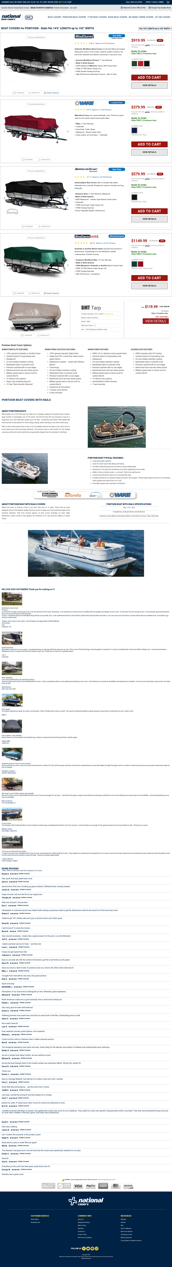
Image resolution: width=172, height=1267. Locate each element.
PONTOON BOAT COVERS (74, 17)
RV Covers (110, 1256)
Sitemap (123, 1219)
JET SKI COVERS (162, 17)
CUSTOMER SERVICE (40, 1216)
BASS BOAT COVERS (117, 17)
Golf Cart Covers (97, 1256)
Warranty (81, 1228)
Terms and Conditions (85, 1237)
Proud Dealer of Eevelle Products (131, 1240)
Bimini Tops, (77, 1256)
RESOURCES (126, 1216)
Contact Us (81, 1231)
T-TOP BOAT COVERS (97, 17)
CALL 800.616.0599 (134, 2)
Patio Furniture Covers (86, 1256)
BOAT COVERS (54, 17)
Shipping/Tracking (84, 1222)
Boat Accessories (126, 1237)
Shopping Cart (35, 1222)
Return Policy (82, 1225)
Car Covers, (104, 1256)
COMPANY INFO (84, 1216)
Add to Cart (149, 77)
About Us (81, 1219)
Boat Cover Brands (126, 1231)
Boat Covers (71, 1256)
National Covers (63, 1256)
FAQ (122, 1225)
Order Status (35, 1219)
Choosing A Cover (126, 1234)
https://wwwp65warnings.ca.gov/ (107, 1179)
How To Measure (126, 1228)
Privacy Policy (82, 1234)
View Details (149, 85)
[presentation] (4, 65)
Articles (123, 1222)
